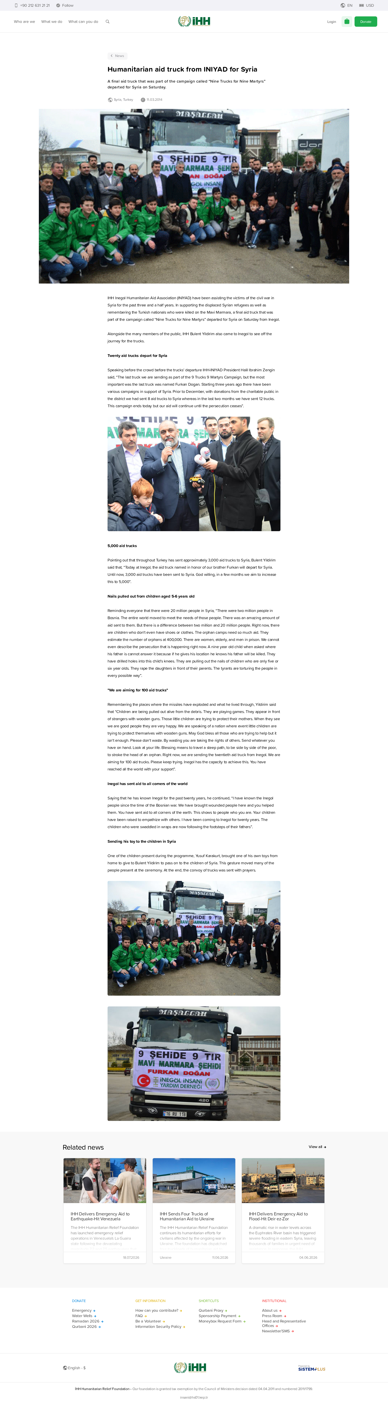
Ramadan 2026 (85, 1321)
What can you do (83, 21)
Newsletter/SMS (276, 1331)
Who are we (24, 21)
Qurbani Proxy (211, 1310)
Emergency (81, 1310)
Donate (365, 21)
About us (270, 1310)
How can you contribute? (156, 1310)
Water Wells (82, 1316)
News (119, 55)
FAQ (139, 1316)
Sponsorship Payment (217, 1316)
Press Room (272, 1316)
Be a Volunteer (148, 1321)
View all (315, 1146)
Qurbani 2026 (84, 1326)
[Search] (107, 21)
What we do (51, 21)
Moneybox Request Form (220, 1321)
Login (331, 21)
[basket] (347, 21)
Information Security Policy (158, 1326)
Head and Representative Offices (284, 1323)
